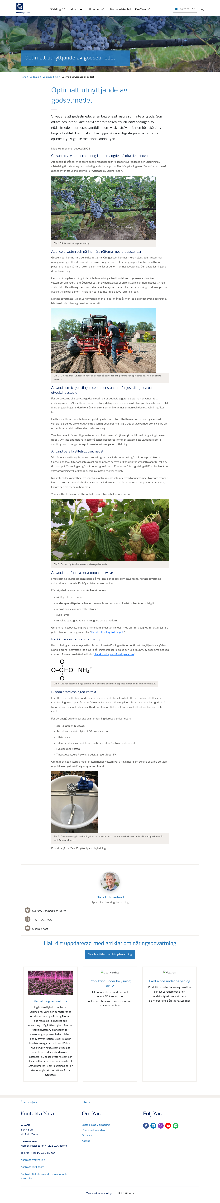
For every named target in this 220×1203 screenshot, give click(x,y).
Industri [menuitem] (73, 9)
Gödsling (34, 77)
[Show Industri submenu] (81, 9)
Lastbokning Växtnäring (96, 1125)
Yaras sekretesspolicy (99, 1193)
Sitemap (87, 1102)
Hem (23, 77)
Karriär (86, 1141)
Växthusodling (50, 77)
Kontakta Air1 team (32, 1167)
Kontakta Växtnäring (33, 1160)
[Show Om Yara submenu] (148, 9)
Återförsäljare (29, 1102)
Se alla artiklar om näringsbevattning (110, 954)
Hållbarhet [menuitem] (93, 9)
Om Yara (87, 1135)
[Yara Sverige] (23, 8)
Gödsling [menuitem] (55, 9)
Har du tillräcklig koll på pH (107, 632)
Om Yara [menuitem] (140, 9)
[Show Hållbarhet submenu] (102, 9)
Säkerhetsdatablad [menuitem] (119, 9)
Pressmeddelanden (93, 1130)
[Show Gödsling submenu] (63, 9)
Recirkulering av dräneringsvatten (114, 654)
